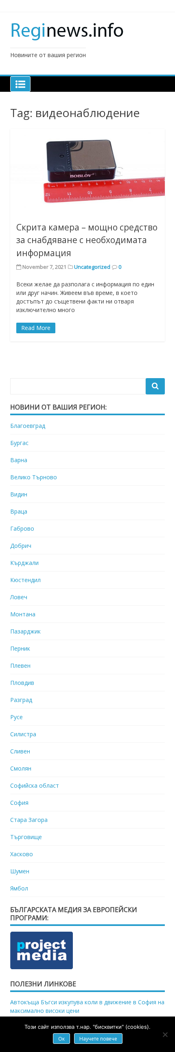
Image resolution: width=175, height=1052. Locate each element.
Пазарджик (25, 631)
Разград (21, 700)
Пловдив (22, 683)
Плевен (20, 665)
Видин (18, 494)
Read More (35, 328)
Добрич (20, 545)
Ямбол (19, 888)
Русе (16, 717)
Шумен (19, 871)
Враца (18, 511)
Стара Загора (29, 820)
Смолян (20, 768)
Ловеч (18, 597)
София (19, 802)
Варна (18, 460)
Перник (20, 648)
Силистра (23, 734)
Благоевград (27, 426)
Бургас (19, 443)
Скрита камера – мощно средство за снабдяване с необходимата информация (87, 240)
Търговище (26, 837)
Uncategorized (92, 266)
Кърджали (24, 563)
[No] (165, 1034)
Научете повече (98, 1038)
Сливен (20, 751)
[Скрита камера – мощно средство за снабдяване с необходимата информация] (87, 172)
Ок (61, 1038)
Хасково (21, 854)
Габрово (22, 528)
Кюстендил (25, 580)
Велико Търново (33, 477)
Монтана (22, 614)
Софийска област (34, 785)
